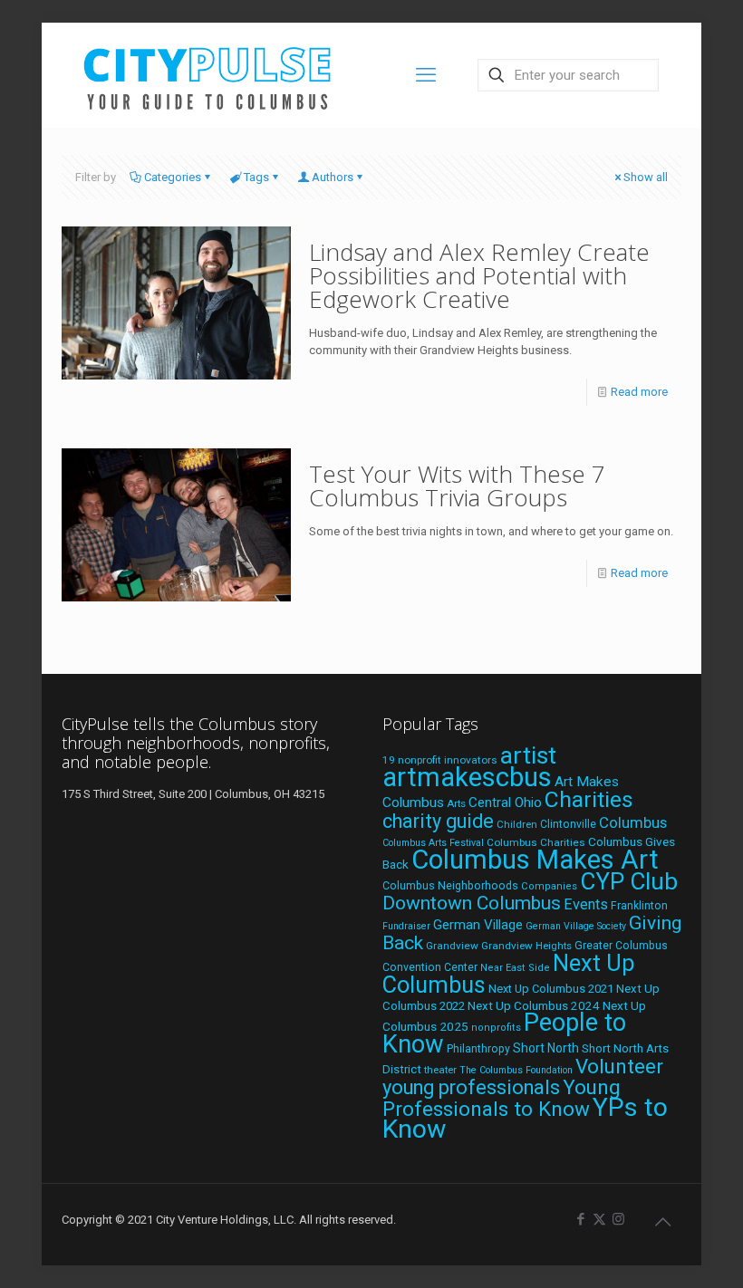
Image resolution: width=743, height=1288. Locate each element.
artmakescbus (467, 777)
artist (528, 755)
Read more (639, 392)
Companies (549, 886)
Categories (172, 177)
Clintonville (568, 824)
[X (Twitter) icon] (599, 1219)
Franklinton (639, 905)
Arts (456, 803)
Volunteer (619, 1066)
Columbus (633, 822)
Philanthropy (478, 1049)
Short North (546, 1048)
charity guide (438, 821)
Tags (256, 177)
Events (586, 904)
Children (517, 824)
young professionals (471, 1087)
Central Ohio (505, 802)
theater (440, 1069)
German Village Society (576, 926)
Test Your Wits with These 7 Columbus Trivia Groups (457, 485)
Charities (589, 799)
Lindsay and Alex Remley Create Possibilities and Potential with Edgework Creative (479, 275)
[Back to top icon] (662, 1222)
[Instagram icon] (618, 1219)
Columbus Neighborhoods (450, 885)
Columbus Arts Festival (433, 843)
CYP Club (629, 881)
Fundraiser (406, 926)
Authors (332, 177)
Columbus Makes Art (535, 859)
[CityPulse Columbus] (208, 75)
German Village (478, 925)
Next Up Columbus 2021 (550, 988)
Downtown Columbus (471, 903)
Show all (645, 177)
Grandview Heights (526, 945)
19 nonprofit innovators (439, 760)
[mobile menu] (425, 75)
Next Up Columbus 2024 (534, 1005)
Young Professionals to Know (501, 1097)
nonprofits (496, 1027)
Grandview (452, 945)
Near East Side (515, 968)
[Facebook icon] (580, 1219)
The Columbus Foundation (516, 1070)
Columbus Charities (536, 842)
